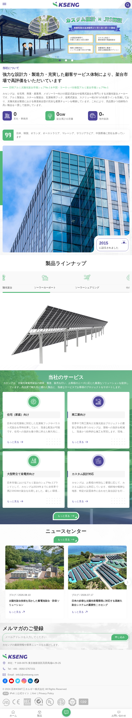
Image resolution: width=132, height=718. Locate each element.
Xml (34, 693)
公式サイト (23, 693)
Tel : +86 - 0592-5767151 (21, 668)
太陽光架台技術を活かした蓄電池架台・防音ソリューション (34, 602)
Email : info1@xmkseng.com (23, 674)
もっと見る (13, 442)
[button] (60, 60)
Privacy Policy (46, 693)
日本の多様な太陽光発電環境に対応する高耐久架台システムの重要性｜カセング (97, 602)
